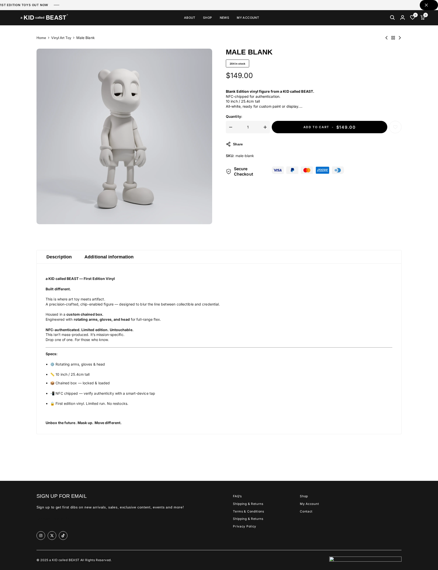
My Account (248, 17)
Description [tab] (59, 256)
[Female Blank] (400, 38)
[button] (413, 18)
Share (238, 144)
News (224, 17)
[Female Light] (386, 38)
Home (41, 38)
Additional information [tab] (109, 256)
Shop (207, 17)
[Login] (402, 18)
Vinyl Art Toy (61, 38)
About (189, 17)
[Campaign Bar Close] (429, 5)
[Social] (40, 535)
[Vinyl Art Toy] (393, 38)
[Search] (392, 18)
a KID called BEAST (64, 560)
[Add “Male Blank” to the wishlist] (395, 127)
